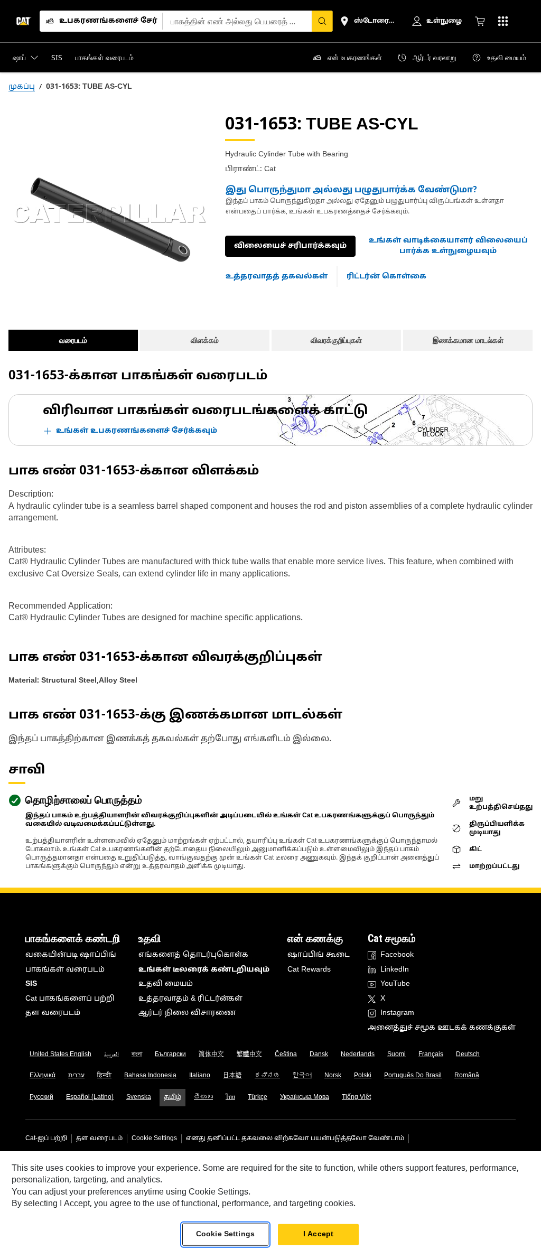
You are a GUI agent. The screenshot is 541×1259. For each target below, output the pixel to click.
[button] (448, 246)
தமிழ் (172, 1097)
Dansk (319, 1054)
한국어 (302, 1075)
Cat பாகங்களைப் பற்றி (70, 998)
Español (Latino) (90, 1097)
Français (430, 1054)
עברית (76, 1075)
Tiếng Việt (356, 1097)
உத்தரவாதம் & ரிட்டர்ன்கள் (190, 998)
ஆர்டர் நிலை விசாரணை (187, 1013)
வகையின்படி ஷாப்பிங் (70, 954)
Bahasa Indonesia (150, 1075)
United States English (60, 1054)
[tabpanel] (108, 213)
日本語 (232, 1075)
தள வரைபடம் (52, 1013)
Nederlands (358, 1054)
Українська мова (304, 1097)
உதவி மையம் (165, 984)
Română (466, 1075)
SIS (31, 984)
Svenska (138, 1097)
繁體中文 (249, 1054)
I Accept (318, 1234)
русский (41, 1097)
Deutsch (468, 1054)
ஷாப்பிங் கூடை (318, 954)
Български (170, 1054)
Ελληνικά (42, 1075)
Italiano (199, 1075)
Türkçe (257, 1097)
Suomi (396, 1054)
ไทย (230, 1097)
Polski (362, 1075)
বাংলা (137, 1054)
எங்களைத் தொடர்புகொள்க (193, 954)
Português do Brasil (413, 1075)
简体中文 (211, 1054)
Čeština (286, 1054)
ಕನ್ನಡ (267, 1075)
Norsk (332, 1075)
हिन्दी (104, 1075)
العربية (111, 1054)
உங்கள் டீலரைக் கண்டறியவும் (203, 969)
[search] (322, 21)
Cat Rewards (309, 969)
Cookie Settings (154, 1138)
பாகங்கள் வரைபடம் (65, 969)
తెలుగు (203, 1097)
